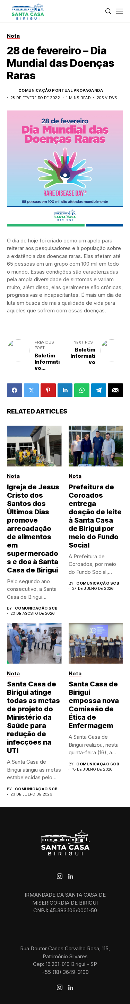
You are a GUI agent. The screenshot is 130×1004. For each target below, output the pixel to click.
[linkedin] (70, 876)
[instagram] (59, 876)
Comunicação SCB (36, 608)
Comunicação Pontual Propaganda (60, 90)
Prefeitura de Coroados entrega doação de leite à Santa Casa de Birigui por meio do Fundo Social (95, 516)
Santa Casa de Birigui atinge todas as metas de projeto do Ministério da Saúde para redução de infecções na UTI (33, 717)
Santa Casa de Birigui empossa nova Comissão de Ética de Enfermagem (94, 705)
